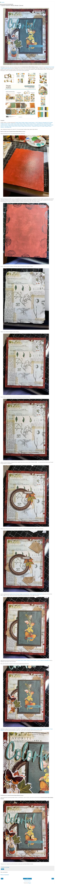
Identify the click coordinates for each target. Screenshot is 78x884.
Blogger (29, 882)
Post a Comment (5, 874)
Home (27, 878)
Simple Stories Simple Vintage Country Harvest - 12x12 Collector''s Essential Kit (31, 122)
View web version (27, 880)
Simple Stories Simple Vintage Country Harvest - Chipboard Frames (28, 124)
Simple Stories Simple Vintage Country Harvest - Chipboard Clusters (26, 126)
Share (2, 869)
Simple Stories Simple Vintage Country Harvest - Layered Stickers (29, 123)
